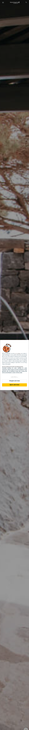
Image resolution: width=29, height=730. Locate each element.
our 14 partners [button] (17, 353)
